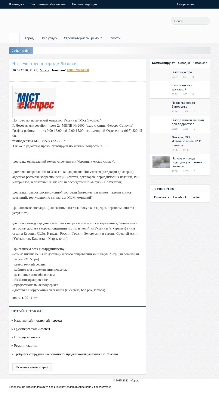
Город (29, 38)
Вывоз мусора (182, 72)
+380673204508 (78, 70)
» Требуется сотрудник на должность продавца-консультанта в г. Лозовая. (65, 354)
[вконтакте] (159, 21)
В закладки (16, 4)
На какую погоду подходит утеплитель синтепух (187, 162)
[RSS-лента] (139, 21)
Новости (114, 38)
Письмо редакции (84, 4)
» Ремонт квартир (24, 345)
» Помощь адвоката (25, 337)
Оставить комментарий (32, 367)
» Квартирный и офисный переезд (36, 320)
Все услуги (50, 38)
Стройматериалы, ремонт (83, 38)
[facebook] (149, 21)
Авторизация (186, 4)
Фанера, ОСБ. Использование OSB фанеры (186, 141)
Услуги (44, 70)
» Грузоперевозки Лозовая (30, 328)
